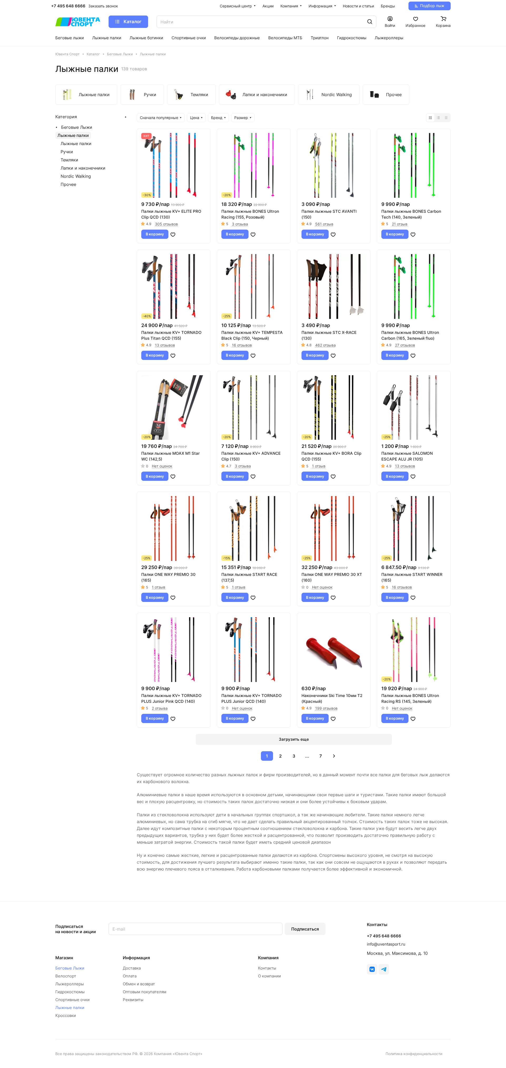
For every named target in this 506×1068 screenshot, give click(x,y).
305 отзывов (166, 224)
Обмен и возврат (139, 983)
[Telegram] (383, 969)
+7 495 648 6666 (68, 6)
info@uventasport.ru (386, 944)
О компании (269, 975)
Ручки (67, 151)
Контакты (267, 968)
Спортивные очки (72, 999)
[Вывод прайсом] (446, 118)
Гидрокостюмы (70, 991)
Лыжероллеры (69, 983)
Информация (136, 957)
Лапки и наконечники (83, 168)
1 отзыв (318, 466)
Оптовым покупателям (144, 991)
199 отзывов (326, 708)
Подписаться (305, 929)
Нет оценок (162, 466)
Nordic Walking (76, 176)
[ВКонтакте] (372, 969)
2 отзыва (160, 708)
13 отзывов (165, 345)
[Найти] (369, 22)
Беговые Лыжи (76, 127)
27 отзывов (405, 345)
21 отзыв (399, 224)
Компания (268, 957)
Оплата (130, 975)
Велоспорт (65, 975)
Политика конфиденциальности (414, 1053)
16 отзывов (242, 345)
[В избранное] (173, 234)
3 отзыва (240, 224)
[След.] (334, 756)
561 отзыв (324, 224)
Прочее (68, 184)
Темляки (69, 159)
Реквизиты (133, 999)
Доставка (132, 968)
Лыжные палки (73, 135)
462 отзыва (325, 345)
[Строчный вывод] (438, 118)
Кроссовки (65, 1015)
